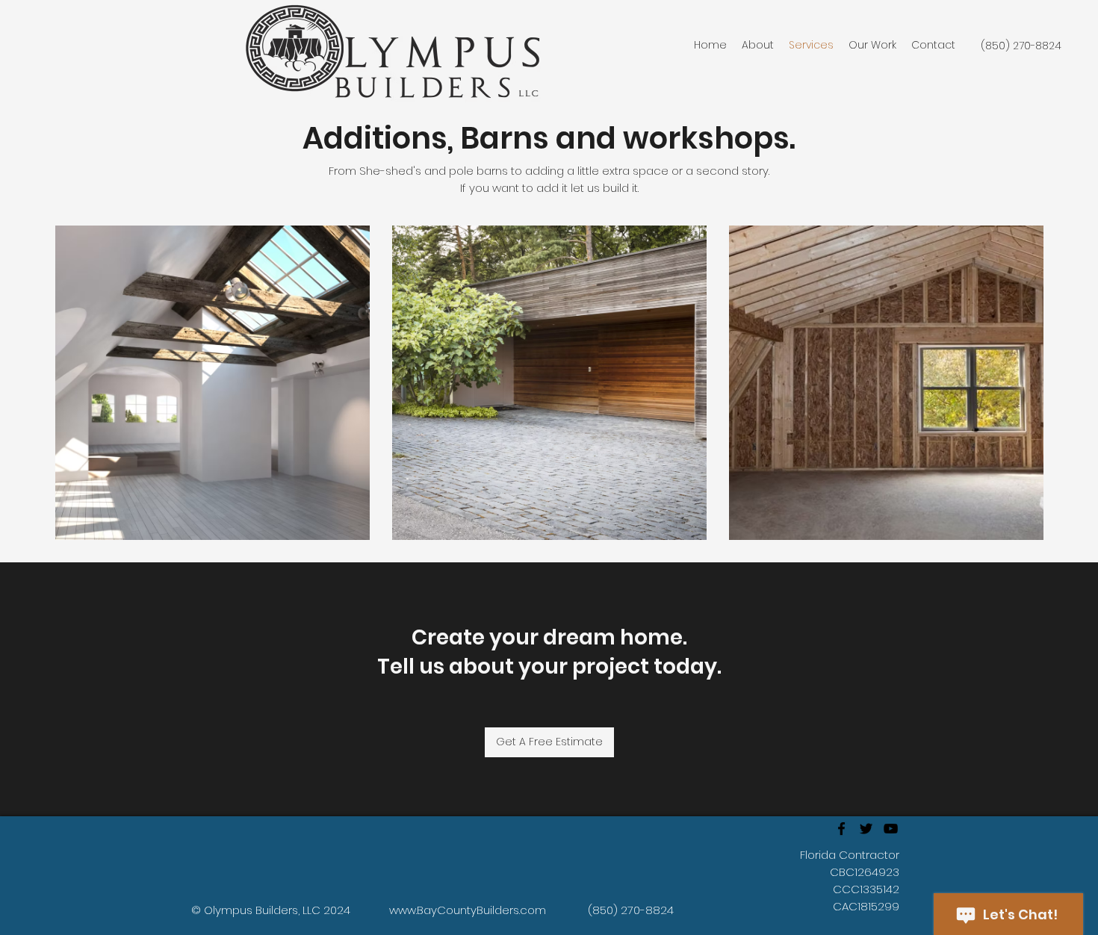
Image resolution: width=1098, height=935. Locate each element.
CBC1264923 (864, 872)
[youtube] (890, 828)
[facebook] (841, 828)
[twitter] (866, 828)
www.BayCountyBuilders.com (467, 910)
